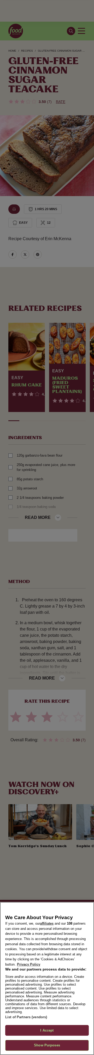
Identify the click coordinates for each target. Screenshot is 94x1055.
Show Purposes (47, 1045)
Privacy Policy (28, 964)
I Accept (47, 1030)
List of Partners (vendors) (26, 1017)
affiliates (47, 923)
